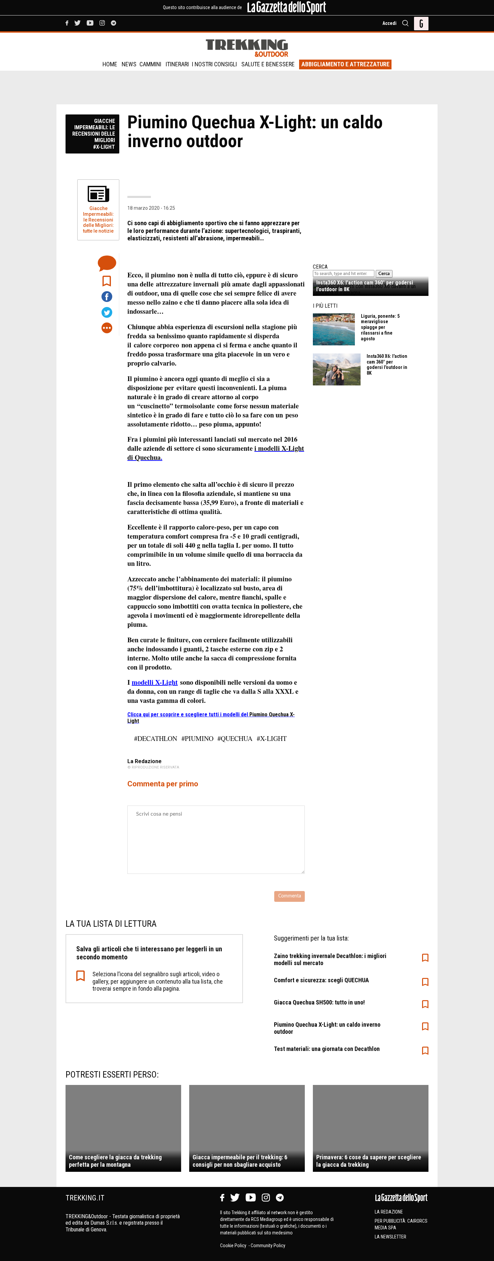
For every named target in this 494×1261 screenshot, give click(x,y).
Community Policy (268, 1245)
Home (109, 64)
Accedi (389, 23)
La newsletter (390, 1236)
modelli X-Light (155, 682)
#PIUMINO (197, 738)
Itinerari (177, 64)
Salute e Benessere (268, 64)
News (129, 64)
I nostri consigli (214, 64)
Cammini (150, 64)
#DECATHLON (155, 738)
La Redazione (389, 1212)
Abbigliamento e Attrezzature (345, 64)
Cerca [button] (384, 273)
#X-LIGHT (272, 738)
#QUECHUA (234, 738)
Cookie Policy (233, 1245)
